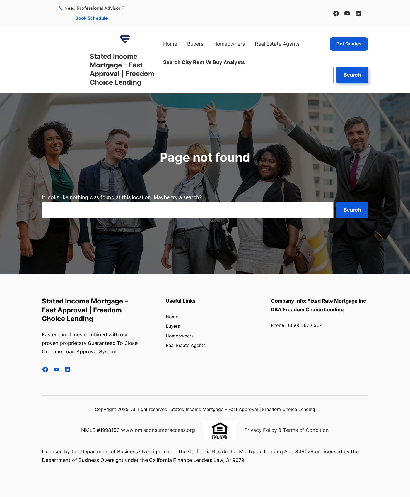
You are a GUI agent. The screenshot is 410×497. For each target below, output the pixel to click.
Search (352, 75)
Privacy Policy (260, 430)
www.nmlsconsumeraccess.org (158, 430)
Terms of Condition (306, 430)
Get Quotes (348, 43)
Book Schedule (91, 18)
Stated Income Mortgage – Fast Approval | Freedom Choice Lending (85, 309)
